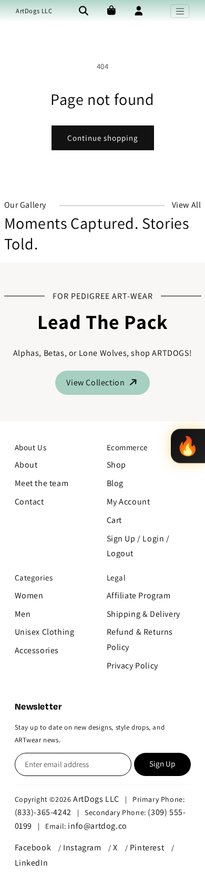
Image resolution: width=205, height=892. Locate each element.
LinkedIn (31, 862)
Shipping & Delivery (143, 613)
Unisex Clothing (45, 631)
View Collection (96, 382)
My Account (128, 501)
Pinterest (147, 847)
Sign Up (162, 764)
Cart (114, 520)
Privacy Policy (132, 665)
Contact (29, 501)
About (26, 464)
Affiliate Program (139, 595)
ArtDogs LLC (34, 10)
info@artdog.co (97, 825)
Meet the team (42, 483)
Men (23, 613)
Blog (115, 483)
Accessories (37, 650)
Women (29, 595)
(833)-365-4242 (43, 812)
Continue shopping (102, 138)
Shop (116, 464)
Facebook (33, 847)
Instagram (82, 847)
